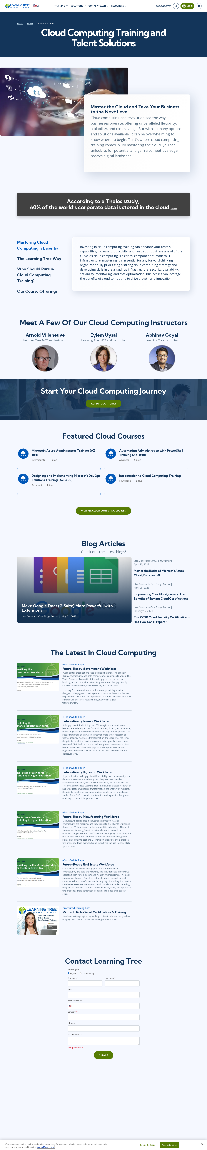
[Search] (176, 6)
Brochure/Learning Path (76, 908)
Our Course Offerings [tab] (37, 291)
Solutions (77, 6)
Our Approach (97, 6)
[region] (103, 1145)
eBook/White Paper (73, 664)
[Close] (202, 1144)
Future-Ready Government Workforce (89, 668)
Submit (103, 1055)
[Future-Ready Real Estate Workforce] (38, 872)
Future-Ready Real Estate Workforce (88, 864)
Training (59, 6)
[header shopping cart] (199, 6)
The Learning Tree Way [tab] (39, 258)
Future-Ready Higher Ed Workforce (87, 772)
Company (72, 1011)
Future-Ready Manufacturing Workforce (90, 816)
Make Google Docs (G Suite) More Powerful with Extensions (67, 608)
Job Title (71, 1023)
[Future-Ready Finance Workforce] (38, 729)
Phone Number (75, 1000)
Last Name (110, 978)
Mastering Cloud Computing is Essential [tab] (38, 245)
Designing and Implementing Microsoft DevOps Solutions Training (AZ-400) (66, 478)
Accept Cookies (169, 1145)
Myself (73, 973)
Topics (30, 23)
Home (20, 23)
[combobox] (71, 1006)
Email (70, 989)
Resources (117, 6)
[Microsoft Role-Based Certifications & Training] (38, 920)
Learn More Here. (45, 1146)
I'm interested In (75, 1034)
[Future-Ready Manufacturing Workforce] (38, 825)
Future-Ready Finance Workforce (85, 721)
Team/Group (89, 973)
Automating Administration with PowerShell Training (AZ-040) (151, 453)
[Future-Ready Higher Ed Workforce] (38, 780)
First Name (73, 978)
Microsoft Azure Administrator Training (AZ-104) (64, 453)
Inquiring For (73, 969)
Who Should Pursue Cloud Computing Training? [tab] (35, 274)
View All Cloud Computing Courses (103, 510)
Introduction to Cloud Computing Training (150, 476)
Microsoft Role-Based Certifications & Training (94, 912)
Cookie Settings (147, 1145)
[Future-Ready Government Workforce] (38, 677)
